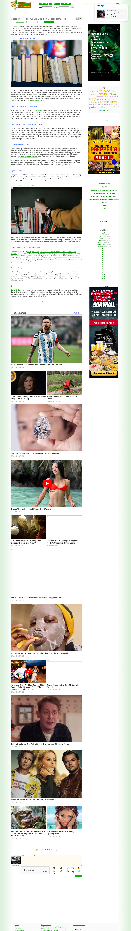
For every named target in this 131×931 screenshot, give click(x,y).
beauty (113, 91)
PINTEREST (65, 4)
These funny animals (109, 107)
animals (93, 91)
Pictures (17, 927)
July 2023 (101, 234)
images (91, 104)
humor (113, 102)
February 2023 (101, 244)
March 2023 (101, 242)
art (97, 91)
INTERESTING (20, 22)
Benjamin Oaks (16, 290)
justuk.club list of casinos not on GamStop (104, 190)
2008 (103, 276)
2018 (103, 256)
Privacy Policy (45, 928)
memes (108, 104)
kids (103, 104)
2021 (103, 250)
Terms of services (46, 925)
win (101, 110)
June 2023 (101, 236)
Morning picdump (94, 106)
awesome (104, 91)
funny (92, 99)
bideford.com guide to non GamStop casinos (104, 199)
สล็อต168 (104, 187)
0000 (103, 278)
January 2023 (101, 246)
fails (116, 96)
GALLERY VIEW (49, 22)
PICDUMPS (43, 4)
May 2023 (101, 238)
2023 (103, 232)
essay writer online (37, 100)
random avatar (15, 865)
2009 (103, 274)
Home (17, 925)
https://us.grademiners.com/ (28, 157)
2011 (103, 270)
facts (111, 96)
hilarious (104, 102)
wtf (108, 110)
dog (108, 96)
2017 (103, 258)
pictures (92, 108)
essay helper (37, 110)
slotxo (104, 205)
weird (116, 108)
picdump (116, 106)
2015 (103, 262)
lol (105, 104)
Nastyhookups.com (104, 183)
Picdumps (18, 928)
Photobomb (107, 106)
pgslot (104, 208)
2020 (103, 252)
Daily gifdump (105, 94)
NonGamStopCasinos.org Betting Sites (52, 927)
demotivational (101, 96)
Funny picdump (111, 99)
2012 (103, 268)
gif (98, 102)
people (102, 106)
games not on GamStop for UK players (103, 196)
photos (112, 106)
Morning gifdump (114, 104)
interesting (97, 104)
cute (94, 94)
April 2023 (101, 240)
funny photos (100, 99)
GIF (51, 4)
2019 (103, 254)
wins (104, 110)
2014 (103, 264)
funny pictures (93, 102)
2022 (103, 248)
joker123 (104, 202)
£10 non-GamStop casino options (104, 193)
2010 (103, 272)
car (116, 91)
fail (114, 96)
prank (98, 107)
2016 (103, 260)
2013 (103, 266)
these (102, 108)
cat (91, 94)
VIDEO (56, 4)
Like (77, 19)
